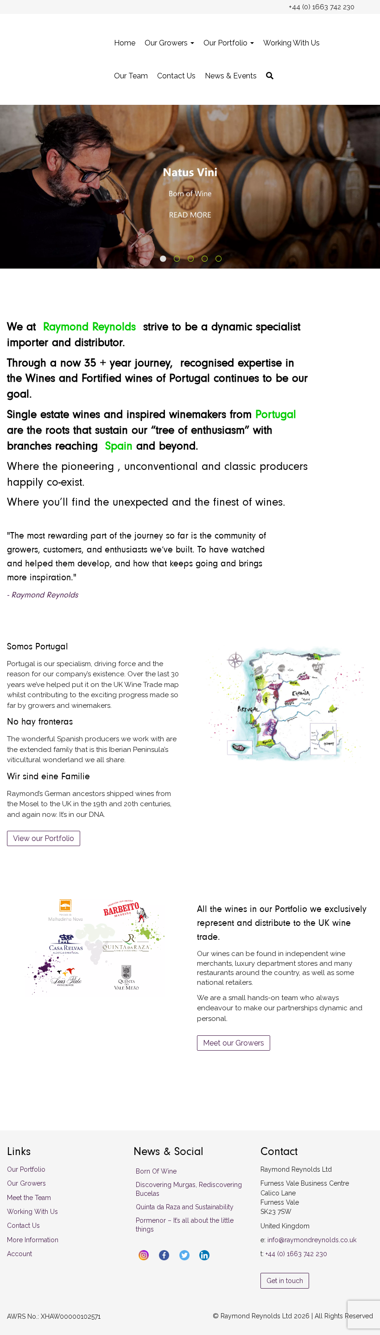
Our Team (131, 75)
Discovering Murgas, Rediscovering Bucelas (189, 1189)
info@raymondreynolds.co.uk (311, 1240)
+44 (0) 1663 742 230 (296, 1254)
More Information (32, 1240)
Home (124, 43)
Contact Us (176, 75)
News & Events (231, 75)
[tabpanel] (190, 186)
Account (19, 1254)
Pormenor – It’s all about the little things (185, 1225)
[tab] (162, 258)
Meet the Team (29, 1197)
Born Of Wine (156, 1171)
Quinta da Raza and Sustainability (185, 1207)
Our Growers (167, 43)
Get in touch (284, 1280)
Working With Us (291, 43)
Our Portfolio (226, 43)
